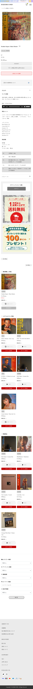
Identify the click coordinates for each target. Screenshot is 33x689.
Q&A (3, 658)
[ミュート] (24, 106)
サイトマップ (5, 664)
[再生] (4, 106)
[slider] (28, 106)
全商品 (7, 8)
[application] (16, 106)
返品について (5, 649)
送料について (5, 646)
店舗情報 (4, 628)
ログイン (16, 188)
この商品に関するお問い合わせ (17, 68)
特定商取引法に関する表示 (8, 634)
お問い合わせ (5, 661)
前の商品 (5, 259)
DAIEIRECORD (7, 4)
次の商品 (28, 265)
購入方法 (4, 643)
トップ (3, 8)
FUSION (11, 8)
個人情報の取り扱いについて (8, 631)
